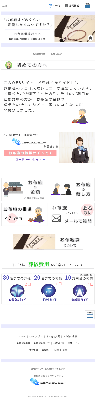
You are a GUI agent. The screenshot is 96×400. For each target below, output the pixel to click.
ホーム (22, 336)
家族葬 (45, 350)
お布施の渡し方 (42, 343)
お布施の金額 (70, 336)
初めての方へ (36, 336)
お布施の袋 (58, 343)
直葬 (64, 350)
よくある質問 (53, 336)
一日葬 (55, 350)
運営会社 (33, 350)
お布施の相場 (23, 343)
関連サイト (73, 343)
